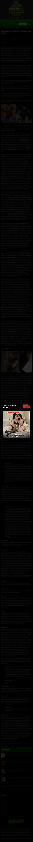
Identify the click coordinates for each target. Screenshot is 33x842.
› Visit (26, 406)
